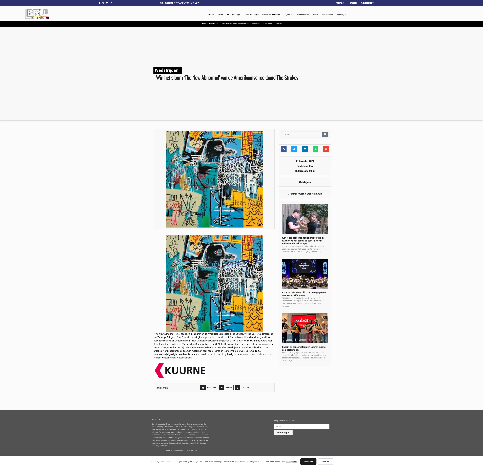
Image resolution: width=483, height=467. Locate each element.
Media (315, 14)
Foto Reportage (233, 14)
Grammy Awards (297, 193)
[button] (209, 387)
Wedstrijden (342, 14)
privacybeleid (291, 461)
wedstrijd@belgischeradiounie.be (176, 354)
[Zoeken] (325, 134)
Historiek (352, 3)
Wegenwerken (303, 14)
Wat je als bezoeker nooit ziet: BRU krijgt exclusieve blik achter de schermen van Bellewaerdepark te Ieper (303, 240)
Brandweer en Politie (271, 14)
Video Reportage (251, 14)
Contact (340, 3)
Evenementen (327, 14)
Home (211, 14)
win (320, 193)
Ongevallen (288, 14)
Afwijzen (325, 461)
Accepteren (308, 461)
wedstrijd (312, 193)
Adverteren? (367, 3)
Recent (220, 14)
